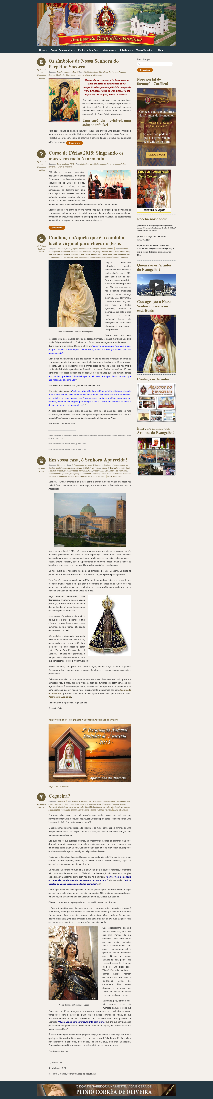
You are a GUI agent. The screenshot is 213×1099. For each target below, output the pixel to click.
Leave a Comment (94, 75)
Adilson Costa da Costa (42, 249)
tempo (103, 476)
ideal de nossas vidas (110, 251)
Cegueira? (59, 795)
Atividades (124, 50)
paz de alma (107, 254)
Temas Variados (143, 50)
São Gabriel (60, 75)
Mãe (50, 254)
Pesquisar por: (144, 59)
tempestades (120, 164)
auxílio (122, 468)
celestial (60, 470)
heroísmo (110, 164)
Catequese (107, 50)
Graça (98, 251)
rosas (115, 254)
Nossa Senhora (91, 254)
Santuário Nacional (114, 473)
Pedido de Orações (88, 50)
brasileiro (52, 470)
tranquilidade (106, 257)
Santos (103, 473)
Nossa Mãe (97, 72)
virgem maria (81, 75)
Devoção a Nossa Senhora (102, 248)
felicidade (87, 251)
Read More (74, 143)
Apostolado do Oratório (82, 468)
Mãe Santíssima (121, 470)
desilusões (84, 164)
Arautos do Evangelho (110, 468)
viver (98, 809)
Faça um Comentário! (59, 786)
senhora (71, 476)
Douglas (115, 804)
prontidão (96, 473)
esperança (83, 470)
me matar (106, 807)
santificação (65, 809)
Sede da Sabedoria (82, 257)
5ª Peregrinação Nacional (82, 465)
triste (87, 809)
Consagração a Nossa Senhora (78, 248)
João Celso (104, 470)
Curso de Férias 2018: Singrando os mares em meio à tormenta (86, 155)
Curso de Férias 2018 (65, 164)
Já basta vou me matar (75, 807)
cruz (87, 804)
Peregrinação (75, 473)
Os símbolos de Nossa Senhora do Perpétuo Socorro (84, 63)
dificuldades (88, 72)
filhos (90, 470)
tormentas (52, 166)
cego (105, 801)
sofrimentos (95, 476)
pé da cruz (125, 807)
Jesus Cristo (125, 251)
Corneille (57, 804)
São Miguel (70, 75)
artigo (99, 801)
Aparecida (68, 468)
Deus (99, 804)
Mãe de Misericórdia (72, 254)
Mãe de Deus (58, 254)
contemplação (54, 251)
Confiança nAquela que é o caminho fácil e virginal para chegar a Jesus (86, 240)
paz (99, 254)
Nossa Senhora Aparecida (59, 473)
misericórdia (116, 807)
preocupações (54, 809)
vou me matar (106, 809)
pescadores (86, 473)
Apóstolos (96, 468)
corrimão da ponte (77, 804)
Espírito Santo (76, 251)
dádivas (92, 804)
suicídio (81, 809)
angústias (59, 468)
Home (41, 50)
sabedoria (122, 254)
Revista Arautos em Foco (66, 72)
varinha (93, 809)
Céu (66, 470)
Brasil (128, 468)
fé (56, 807)
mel (82, 254)
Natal (159, 50)
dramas (103, 164)
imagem (96, 470)
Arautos (75, 801)
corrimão (65, 804)
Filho (93, 251)
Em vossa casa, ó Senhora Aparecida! (88, 459)
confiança (124, 248)
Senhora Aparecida (82, 476)
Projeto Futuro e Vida (60, 50)
